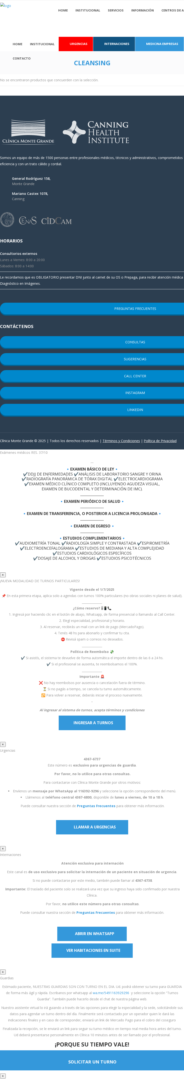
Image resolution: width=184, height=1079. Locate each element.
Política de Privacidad (160, 440)
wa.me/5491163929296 (111, 993)
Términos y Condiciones (121, 440)
